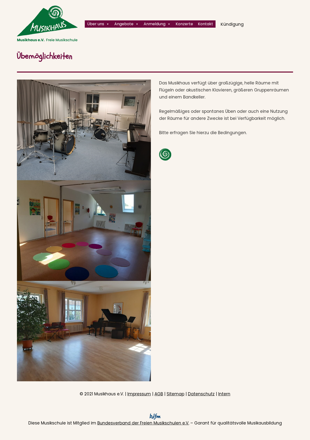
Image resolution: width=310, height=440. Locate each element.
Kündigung (232, 24)
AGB (159, 394)
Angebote (123, 24)
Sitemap (175, 394)
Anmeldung (154, 24)
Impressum (139, 394)
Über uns (95, 24)
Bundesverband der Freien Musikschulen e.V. (143, 423)
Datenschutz (201, 394)
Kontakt (205, 24)
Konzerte (184, 24)
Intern (224, 394)
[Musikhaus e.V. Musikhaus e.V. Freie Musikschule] (47, 23)
